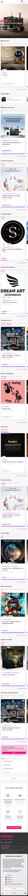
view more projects (21, 89)
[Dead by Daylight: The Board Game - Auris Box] (13, 339)
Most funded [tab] (10, 483)
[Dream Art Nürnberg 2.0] (13, 285)
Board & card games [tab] (6, 323)
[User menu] (24, 2)
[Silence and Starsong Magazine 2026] (13, 232)
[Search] (18, 2)
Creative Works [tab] (17, 43)
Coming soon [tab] (4, 429)
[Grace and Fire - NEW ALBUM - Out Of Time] (13, 551)
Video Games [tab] (21, 323)
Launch (13, 752)
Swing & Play (6, 408)
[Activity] (21, 1)
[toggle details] (24, 86)
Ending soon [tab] (17, 483)
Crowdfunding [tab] (15, 163)
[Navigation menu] (26, 1)
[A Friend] (13, 58)
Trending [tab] (3, 483)
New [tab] (10, 429)
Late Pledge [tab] (23, 163)
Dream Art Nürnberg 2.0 (9, 302)
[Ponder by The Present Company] (13, 445)
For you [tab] (3, 163)
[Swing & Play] (13, 392)
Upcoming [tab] (8, 163)
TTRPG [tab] (14, 323)
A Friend (4, 75)
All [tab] (1, 43)
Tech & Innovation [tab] (8, 43)
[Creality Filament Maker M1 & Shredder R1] (13, 126)
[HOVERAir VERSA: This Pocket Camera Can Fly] (13, 179)
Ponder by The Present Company (12, 462)
